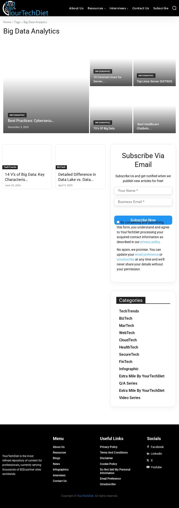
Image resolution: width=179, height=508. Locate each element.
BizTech (61, 167)
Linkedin (156, 453)
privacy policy (150, 242)
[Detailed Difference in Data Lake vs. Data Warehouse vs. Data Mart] (80, 157)
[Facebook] (148, 447)
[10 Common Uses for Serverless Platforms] (111, 63)
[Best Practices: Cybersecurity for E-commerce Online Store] (46, 86)
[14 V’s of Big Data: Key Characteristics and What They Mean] (27, 157)
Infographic (17, 115)
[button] (174, 8)
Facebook (157, 447)
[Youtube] (148, 467)
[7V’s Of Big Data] (111, 110)
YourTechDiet (85, 496)
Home (7, 22)
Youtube (156, 467)
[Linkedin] (148, 454)
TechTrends (10, 167)
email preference (147, 254)
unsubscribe (125, 259)
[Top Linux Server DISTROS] (154, 63)
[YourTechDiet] (24, 8)
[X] (148, 460)
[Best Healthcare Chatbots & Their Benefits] (154, 110)
